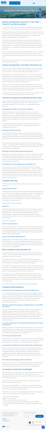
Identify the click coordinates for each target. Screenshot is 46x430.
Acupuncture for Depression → (9, 220)
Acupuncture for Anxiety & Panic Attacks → (12, 203)
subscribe (39, 416)
